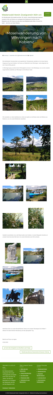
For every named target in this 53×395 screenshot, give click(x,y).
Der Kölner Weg (24, 375)
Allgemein (31, 55)
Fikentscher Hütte (25, 378)
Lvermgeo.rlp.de (42, 378)
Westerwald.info (42, 371)
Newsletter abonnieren (47, 14)
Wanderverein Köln (23, 55)
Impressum (5, 388)
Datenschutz (12, 388)
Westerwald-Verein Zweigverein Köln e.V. (22, 15)
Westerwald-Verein (42, 369)
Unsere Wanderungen (26, 373)
